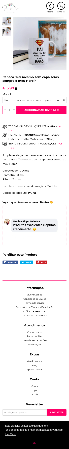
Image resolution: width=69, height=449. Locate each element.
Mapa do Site (34, 336)
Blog (34, 365)
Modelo (7, 94)
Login (34, 390)
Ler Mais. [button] (10, 434)
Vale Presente (34, 361)
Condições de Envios (34, 299)
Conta (34, 386)
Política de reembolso (34, 311)
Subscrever (57, 412)
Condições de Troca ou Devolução (34, 307)
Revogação (34, 344)
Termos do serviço (35, 303)
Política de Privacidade (34, 315)
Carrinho (34, 394)
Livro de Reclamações (34, 340)
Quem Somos (34, 294)
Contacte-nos (34, 332)
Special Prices (34, 369)
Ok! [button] (34, 443)
